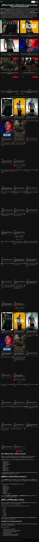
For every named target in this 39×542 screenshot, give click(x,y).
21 (21, 165)
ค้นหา (36, 1)
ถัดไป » (24, 165)
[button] (16, 2)
